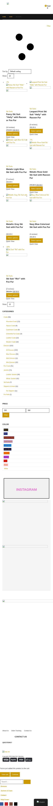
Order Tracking (16, 730)
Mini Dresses (10, 362)
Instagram (26, 742)
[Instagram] (11, 804)
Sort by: (5, 71)
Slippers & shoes (9, 386)
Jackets (6, 370)
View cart (5, 774)
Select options (13, 134)
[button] (4, 7)
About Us (5, 730)
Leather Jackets (11, 374)
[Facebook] (1, 804)
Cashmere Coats (12, 330)
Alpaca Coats (10, 325)
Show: (4, 76)
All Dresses (10, 350)
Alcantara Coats (11, 321)
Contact (3, 795)
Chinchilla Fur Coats (13, 334)
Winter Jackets (11, 378)
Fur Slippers (10, 391)
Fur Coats (7, 366)
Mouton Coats (11, 342)
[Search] (27, 782)
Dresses (6, 346)
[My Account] (38, 7)
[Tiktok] (15, 804)
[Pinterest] (6, 804)
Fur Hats (6, 394)
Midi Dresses (10, 358)
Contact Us (28, 730)
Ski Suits (9, 111)
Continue (15, 774)
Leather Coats (11, 338)
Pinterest (21, 742)
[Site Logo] (13, 6)
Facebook (17, 742)
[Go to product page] (40, 94)
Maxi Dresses (10, 354)
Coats (6, 317)
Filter (6, 415)
